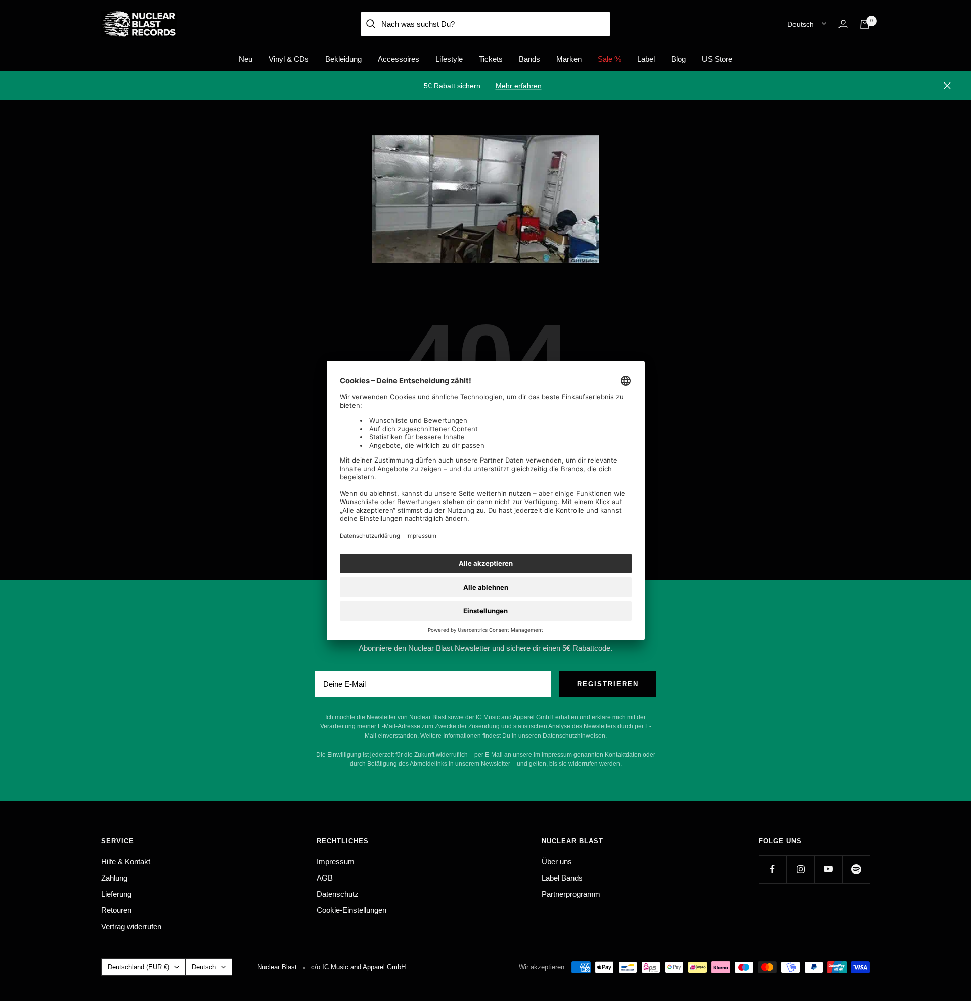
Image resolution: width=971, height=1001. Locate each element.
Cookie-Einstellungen (351, 910)
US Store (717, 59)
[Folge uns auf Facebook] (772, 869)
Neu (245, 59)
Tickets (491, 59)
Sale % (609, 59)
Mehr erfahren (519, 85)
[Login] (843, 24)
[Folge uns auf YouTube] (828, 869)
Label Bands (562, 877)
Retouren (116, 910)
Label (646, 59)
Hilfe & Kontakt (125, 861)
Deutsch (800, 24)
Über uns (557, 861)
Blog (678, 59)
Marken (569, 59)
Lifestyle (449, 59)
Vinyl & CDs (289, 59)
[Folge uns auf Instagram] (800, 869)
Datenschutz (338, 894)
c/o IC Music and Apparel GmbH (358, 967)
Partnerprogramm (571, 894)
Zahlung (114, 877)
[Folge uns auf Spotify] (856, 869)
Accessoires (398, 59)
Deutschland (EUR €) (138, 967)
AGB (325, 877)
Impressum (336, 861)
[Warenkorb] (865, 24)
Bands (529, 59)
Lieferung (116, 894)
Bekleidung (343, 59)
